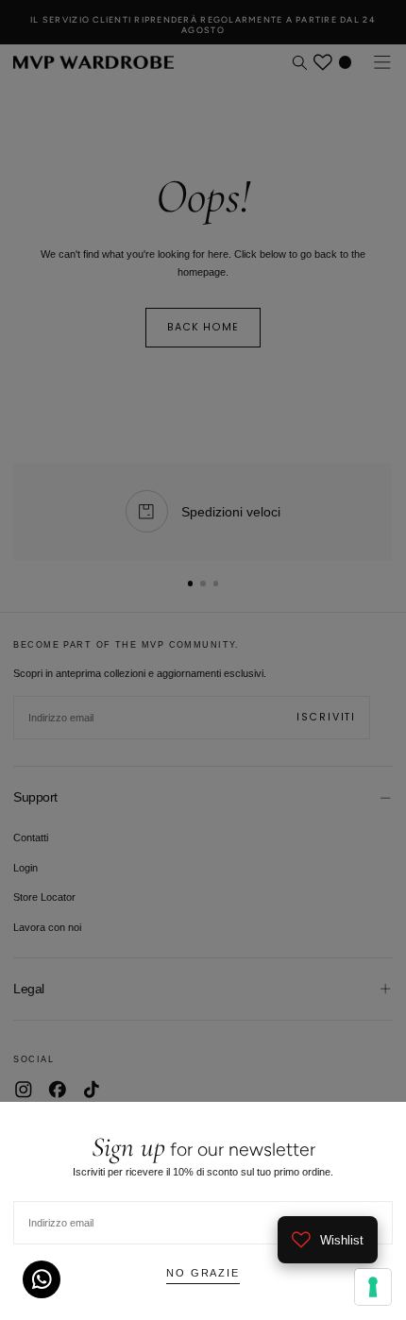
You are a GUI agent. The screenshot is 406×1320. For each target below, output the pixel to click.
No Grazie (202, 1272)
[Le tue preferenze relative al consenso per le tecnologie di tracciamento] (373, 1287)
